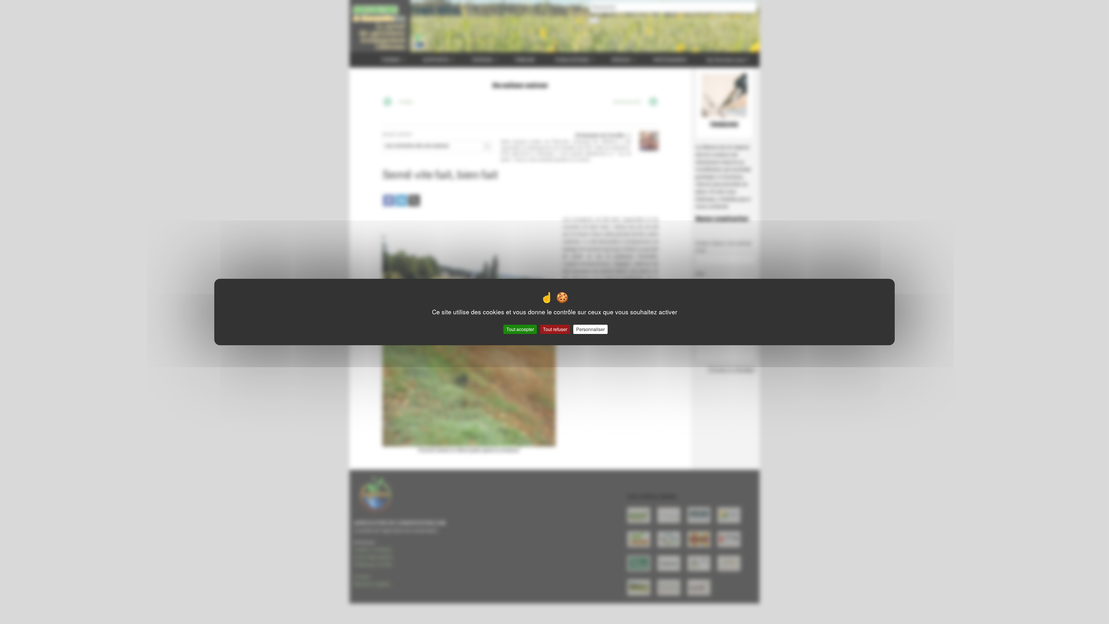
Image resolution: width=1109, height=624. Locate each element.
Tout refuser (555, 329)
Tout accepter (520, 329)
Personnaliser (590, 329)
